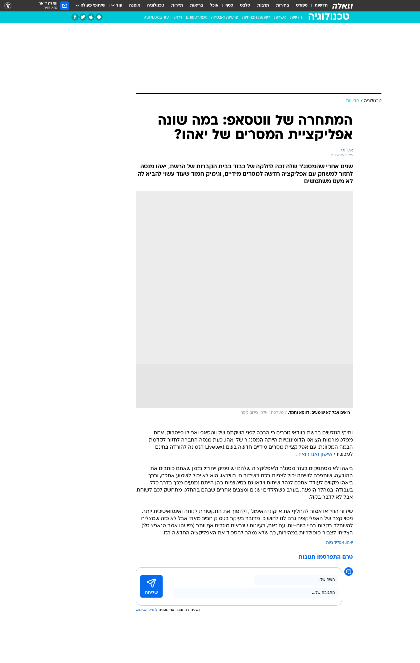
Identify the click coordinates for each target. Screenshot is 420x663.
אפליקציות (335, 543)
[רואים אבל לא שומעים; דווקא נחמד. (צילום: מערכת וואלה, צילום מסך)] (244, 304)
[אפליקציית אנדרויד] (99, 17)
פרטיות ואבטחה (224, 17)
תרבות (263, 5)
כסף (229, 5)
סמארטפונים (196, 17)
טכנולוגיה (155, 5)
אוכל (214, 5)
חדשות (321, 5)
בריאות (196, 5)
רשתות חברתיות (256, 17)
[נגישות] (7, 5)
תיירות (177, 5)
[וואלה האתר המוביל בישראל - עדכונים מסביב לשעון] (342, 6)
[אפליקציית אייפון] (91, 17)
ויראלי (177, 17)
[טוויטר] (83, 17)
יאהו (349, 543)
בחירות (282, 5)
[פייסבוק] (75, 17)
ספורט (302, 5)
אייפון (327, 454)
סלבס (245, 5)
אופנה (134, 5)
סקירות (280, 17)
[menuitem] (318, 6)
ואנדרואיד (308, 454)
